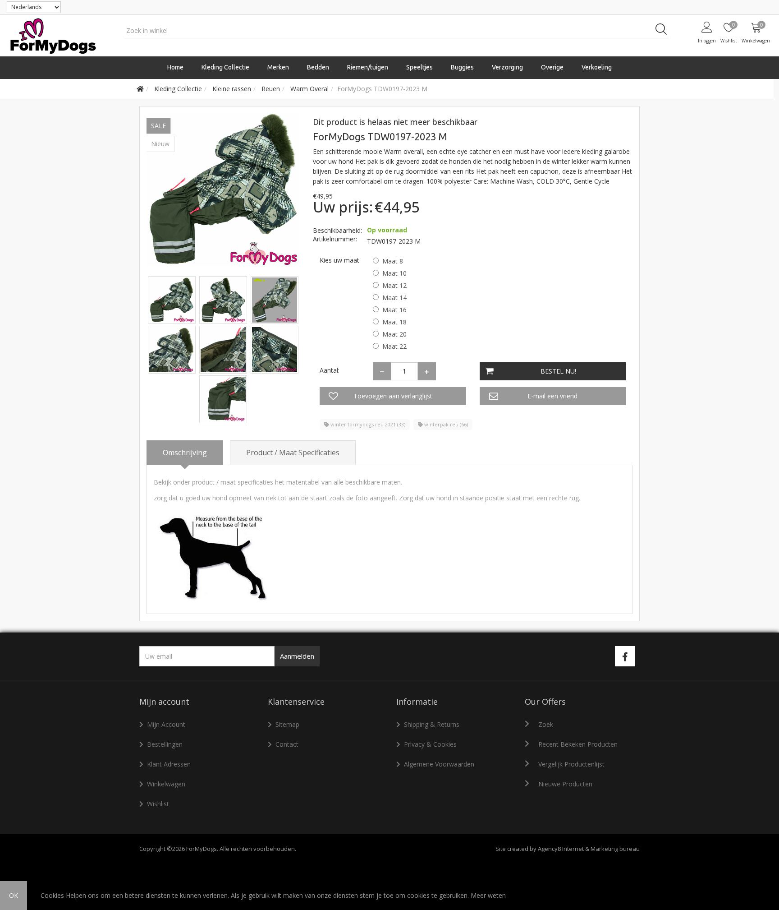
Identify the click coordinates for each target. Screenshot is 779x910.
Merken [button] (278, 67)
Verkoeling (597, 67)
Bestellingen (165, 744)
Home (175, 67)
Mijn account (166, 724)
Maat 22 (394, 346)
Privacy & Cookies (430, 744)
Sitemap (287, 724)
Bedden (318, 67)
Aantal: (329, 370)
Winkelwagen (166, 784)
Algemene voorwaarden (439, 764)
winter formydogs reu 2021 (367, 424)
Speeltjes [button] (419, 67)
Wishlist (158, 803)
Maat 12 (394, 285)
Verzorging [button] (507, 67)
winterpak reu (445, 424)
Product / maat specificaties (292, 452)
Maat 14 (394, 297)
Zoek (545, 724)
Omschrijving (185, 452)
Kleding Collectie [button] (225, 67)
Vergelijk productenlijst (571, 764)
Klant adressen (169, 764)
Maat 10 (394, 273)
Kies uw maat (339, 260)
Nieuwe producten (565, 784)
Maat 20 (394, 334)
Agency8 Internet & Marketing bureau (589, 849)
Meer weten (488, 895)
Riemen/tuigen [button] (367, 67)
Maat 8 (392, 261)
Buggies (462, 67)
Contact (286, 744)
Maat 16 (394, 309)
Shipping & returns (431, 724)
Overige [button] (552, 67)
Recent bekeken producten (578, 744)
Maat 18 (394, 322)
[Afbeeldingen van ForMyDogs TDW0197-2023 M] (172, 299)
